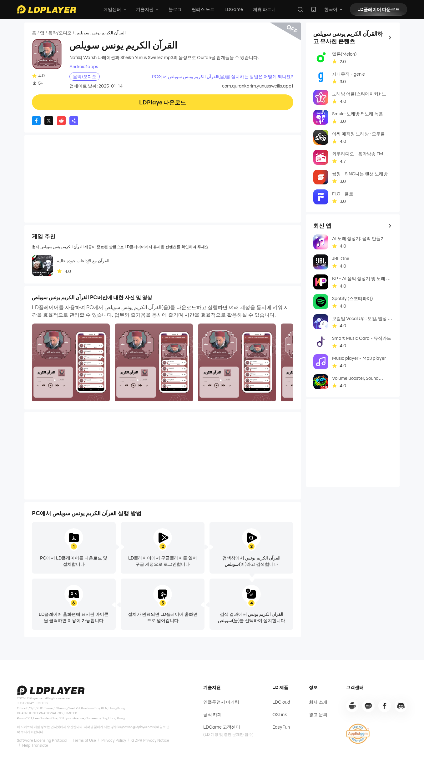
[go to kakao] (368, 706)
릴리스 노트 (203, 9)
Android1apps (83, 66)
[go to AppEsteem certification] (358, 734)
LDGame (234, 9)
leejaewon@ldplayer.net (135, 727)
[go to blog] (384, 706)
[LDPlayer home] (46, 9)
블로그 (175, 9)
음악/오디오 (60, 32)
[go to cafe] (352, 706)
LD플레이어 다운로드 (378, 9)
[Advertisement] (162, 179)
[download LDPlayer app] (313, 9)
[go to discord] (401, 706)
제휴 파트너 (264, 9)
